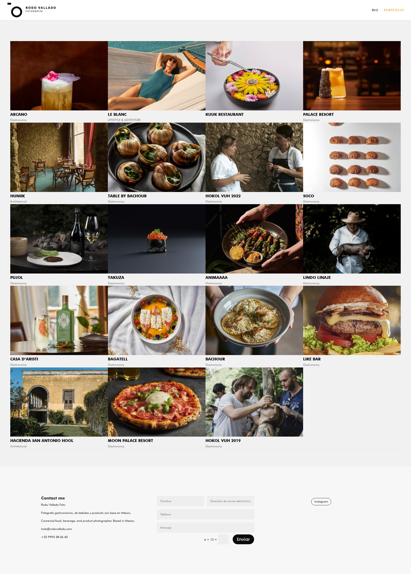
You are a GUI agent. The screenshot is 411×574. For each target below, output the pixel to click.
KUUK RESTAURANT (225, 114)
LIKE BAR (312, 359)
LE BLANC (117, 114)
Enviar (243, 539)
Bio (375, 10)
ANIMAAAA (217, 277)
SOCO (308, 196)
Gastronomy (18, 120)
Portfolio (394, 10)
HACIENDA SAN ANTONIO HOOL (41, 440)
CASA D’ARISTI (24, 359)
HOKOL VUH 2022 (223, 196)
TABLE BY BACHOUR (127, 196)
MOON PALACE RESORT (130, 440)
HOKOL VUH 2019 (223, 440)
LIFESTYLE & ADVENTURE (124, 120)
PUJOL (16, 277)
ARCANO (18, 114)
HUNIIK (17, 196)
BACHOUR (215, 359)
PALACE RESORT (318, 114)
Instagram (321, 501)
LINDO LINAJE (317, 277)
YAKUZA (116, 277)
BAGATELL (118, 359)
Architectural (18, 201)
